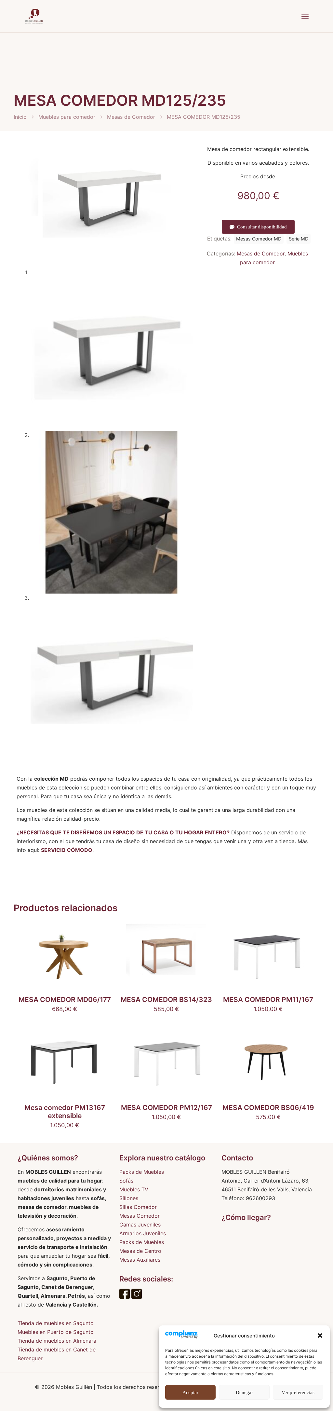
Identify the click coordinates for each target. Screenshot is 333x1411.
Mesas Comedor (139, 1215)
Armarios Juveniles (142, 1233)
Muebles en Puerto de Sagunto (56, 1332)
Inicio (20, 117)
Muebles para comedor (66, 117)
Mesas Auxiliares (139, 1259)
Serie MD (298, 238)
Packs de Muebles (141, 1172)
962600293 (260, 1198)
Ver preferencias (298, 1392)
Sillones (128, 1198)
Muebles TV (133, 1189)
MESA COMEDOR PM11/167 (268, 999)
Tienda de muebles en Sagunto (56, 1323)
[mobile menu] (305, 16)
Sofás (126, 1180)
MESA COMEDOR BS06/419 (268, 1107)
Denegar (244, 1392)
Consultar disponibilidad (262, 226)
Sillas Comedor (138, 1207)
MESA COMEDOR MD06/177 (65, 999)
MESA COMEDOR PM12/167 (166, 1107)
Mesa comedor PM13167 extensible (64, 1111)
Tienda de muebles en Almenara (57, 1340)
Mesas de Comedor (131, 117)
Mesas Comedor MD (258, 238)
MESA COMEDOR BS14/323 (166, 999)
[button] (320, 1335)
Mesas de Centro (140, 1251)
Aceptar (190, 1392)
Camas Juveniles (140, 1224)
